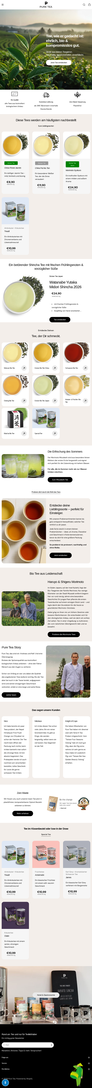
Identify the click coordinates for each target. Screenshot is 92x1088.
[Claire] (15, 915)
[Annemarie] (46, 854)
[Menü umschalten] (2, 4)
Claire (6, 936)
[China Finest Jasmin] (15, 145)
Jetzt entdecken (60, 555)
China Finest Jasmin (12, 168)
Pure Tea (11, 1079)
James (68, 877)
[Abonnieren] (51, 1045)
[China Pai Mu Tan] (46, 145)
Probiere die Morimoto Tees (63, 634)
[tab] (46, 126)
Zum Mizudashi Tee (60, 479)
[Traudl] (15, 210)
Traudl (7, 231)
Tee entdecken (60, 319)
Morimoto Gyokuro (73, 170)
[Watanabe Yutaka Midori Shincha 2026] (24, 297)
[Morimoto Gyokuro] (76, 145)
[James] (76, 854)
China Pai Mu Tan (42, 168)
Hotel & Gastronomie (46, 995)
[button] (5, 1082)
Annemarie (39, 875)
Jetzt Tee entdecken (58, 62)
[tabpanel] (46, 193)
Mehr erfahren (23, 813)
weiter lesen (11, 695)
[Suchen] (84, 4)
